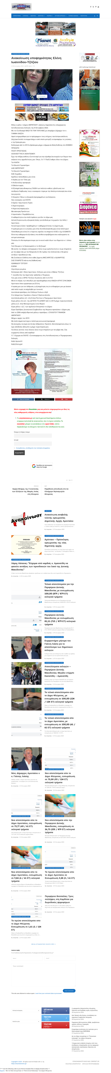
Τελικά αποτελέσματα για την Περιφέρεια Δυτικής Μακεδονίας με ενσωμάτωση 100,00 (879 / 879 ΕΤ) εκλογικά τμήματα (59, 590)
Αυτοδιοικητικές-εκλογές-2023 (20, 54)
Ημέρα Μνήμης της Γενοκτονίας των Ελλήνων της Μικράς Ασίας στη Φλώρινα (25, 491)
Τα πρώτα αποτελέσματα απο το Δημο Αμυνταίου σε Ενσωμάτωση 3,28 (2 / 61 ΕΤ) (60, 875)
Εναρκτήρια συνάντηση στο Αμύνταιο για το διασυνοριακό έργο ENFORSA (85, 1030)
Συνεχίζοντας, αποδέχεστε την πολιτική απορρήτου (33, 448)
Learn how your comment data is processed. (48, 993)
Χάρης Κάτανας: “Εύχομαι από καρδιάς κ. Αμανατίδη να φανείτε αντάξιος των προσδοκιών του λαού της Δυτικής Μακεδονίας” (40, 566)
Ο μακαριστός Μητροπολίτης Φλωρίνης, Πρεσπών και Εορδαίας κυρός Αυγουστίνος (85, 1009)
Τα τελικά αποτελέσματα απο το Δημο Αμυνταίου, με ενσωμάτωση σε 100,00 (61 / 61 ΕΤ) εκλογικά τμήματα (60, 723)
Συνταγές (25, 15)
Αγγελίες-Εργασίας (60, 15)
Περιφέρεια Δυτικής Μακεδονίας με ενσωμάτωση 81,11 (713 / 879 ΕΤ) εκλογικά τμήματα (60, 620)
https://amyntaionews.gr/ (19, 1063)
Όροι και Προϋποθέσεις (90, 1064)
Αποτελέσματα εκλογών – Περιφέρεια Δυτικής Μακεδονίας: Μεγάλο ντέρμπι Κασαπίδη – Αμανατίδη (59, 671)
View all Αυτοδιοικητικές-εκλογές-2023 (42, 944)
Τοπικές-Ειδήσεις (73, 15)
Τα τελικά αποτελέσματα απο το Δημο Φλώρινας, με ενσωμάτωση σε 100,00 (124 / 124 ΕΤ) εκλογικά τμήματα (60, 697)
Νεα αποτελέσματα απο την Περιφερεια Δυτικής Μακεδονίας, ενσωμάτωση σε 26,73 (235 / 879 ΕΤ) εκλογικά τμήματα (60, 826)
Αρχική (2, 1070)
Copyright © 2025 (16, 1061)
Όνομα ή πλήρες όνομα (22, 432)
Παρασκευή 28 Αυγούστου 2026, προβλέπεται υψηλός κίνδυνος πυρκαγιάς (85, 1023)
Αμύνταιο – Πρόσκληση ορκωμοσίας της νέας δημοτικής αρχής (56, 542)
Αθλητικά (33, 15)
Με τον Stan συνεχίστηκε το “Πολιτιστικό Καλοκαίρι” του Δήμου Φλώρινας (84, 1037)
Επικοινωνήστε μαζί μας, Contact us (86, 1061)
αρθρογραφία (17, 15)
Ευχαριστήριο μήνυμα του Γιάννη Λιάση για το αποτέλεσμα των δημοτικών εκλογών (59, 645)
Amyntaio (42, 96)
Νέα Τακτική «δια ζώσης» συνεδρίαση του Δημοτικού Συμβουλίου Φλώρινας (84, 1016)
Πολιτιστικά (83, 15)
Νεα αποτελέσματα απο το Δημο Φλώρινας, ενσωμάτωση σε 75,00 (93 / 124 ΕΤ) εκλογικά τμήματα (60, 778)
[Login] (94, 16)
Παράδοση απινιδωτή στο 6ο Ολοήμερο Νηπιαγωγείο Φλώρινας (56, 491)
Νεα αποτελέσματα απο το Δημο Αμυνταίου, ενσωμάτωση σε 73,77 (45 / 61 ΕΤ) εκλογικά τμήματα (26, 825)
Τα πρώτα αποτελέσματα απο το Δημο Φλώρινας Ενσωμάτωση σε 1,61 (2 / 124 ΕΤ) (26, 925)
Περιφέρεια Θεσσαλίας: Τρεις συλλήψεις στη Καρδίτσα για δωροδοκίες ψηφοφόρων (59, 899)
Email (16, 440)
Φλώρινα (49, 15)
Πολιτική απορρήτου (73, 1064)
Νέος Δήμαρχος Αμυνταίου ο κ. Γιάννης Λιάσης (25, 775)
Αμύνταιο (40, 15)
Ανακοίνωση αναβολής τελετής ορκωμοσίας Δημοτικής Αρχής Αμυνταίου (59, 517)
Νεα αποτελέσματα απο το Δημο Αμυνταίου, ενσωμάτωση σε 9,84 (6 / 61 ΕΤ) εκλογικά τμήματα (26, 876)
